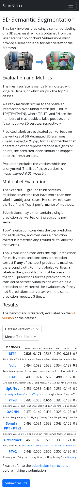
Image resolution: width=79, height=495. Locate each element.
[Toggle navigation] (71, 6)
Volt (12, 365)
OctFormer (12, 440)
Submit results (16, 483)
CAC (12, 377)
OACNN (12, 412)
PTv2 (13, 451)
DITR (12, 353)
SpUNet (12, 388)
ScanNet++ (12, 5)
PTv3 (13, 400)
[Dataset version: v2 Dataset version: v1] (22, 329)
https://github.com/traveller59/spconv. (24, 394)
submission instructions (50, 465)
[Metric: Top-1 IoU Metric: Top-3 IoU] (20, 337)
